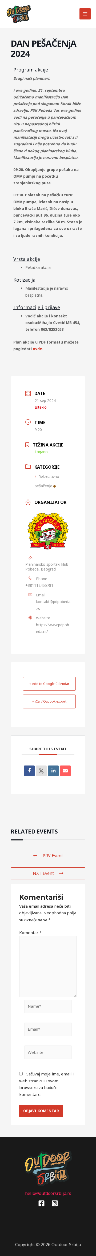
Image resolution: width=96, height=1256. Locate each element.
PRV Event (53, 856)
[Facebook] (41, 1203)
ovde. (38, 348)
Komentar (30, 932)
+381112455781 (39, 585)
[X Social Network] (41, 770)
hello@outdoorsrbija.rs (48, 1193)
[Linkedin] (53, 770)
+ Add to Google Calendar (49, 683)
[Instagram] (54, 1203)
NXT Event (43, 873)
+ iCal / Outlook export (49, 701)
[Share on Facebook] (29, 770)
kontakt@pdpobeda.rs (53, 605)
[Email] (65, 770)
